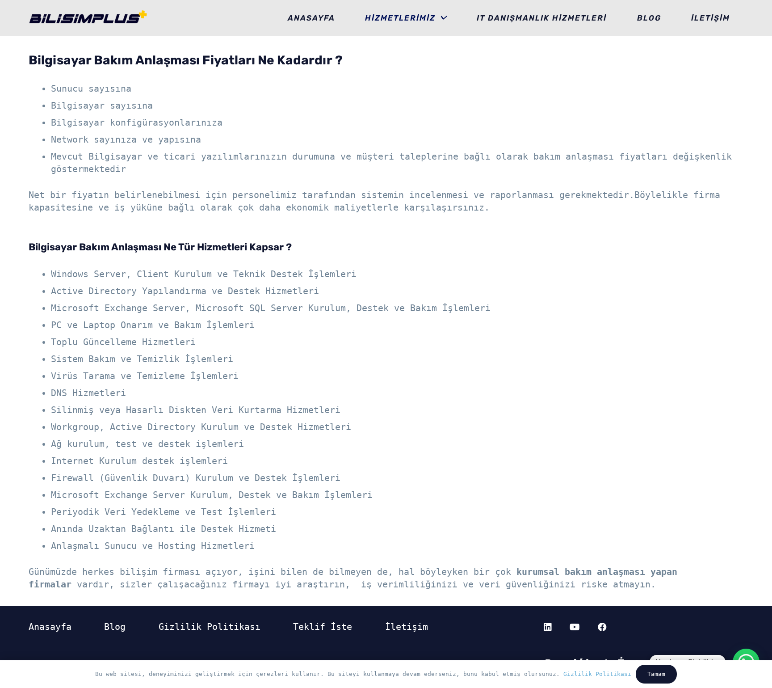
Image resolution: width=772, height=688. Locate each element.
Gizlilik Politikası (209, 626)
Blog (115, 626)
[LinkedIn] (548, 627)
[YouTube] (575, 627)
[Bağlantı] (88, 18)
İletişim (406, 626)
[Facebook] (602, 627)
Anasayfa (50, 626)
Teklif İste (322, 626)
